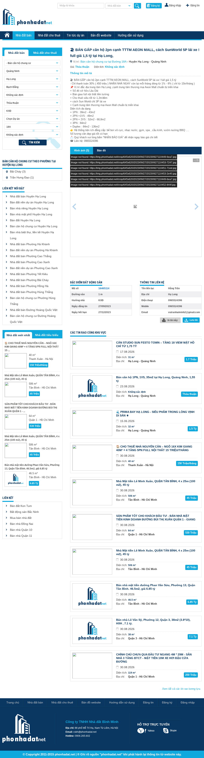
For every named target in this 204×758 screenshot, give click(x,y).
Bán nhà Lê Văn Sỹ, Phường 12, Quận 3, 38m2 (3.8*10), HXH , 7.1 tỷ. (153, 621)
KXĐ (8, 111)
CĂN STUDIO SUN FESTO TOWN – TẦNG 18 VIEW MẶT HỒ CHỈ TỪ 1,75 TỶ (155, 344)
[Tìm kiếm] (137, 6)
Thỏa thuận (12, 103)
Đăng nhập (175, 5)
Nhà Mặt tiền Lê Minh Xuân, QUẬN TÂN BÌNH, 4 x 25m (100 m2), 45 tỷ (32, 377)
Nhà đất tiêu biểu (46, 335)
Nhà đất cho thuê (49, 35)
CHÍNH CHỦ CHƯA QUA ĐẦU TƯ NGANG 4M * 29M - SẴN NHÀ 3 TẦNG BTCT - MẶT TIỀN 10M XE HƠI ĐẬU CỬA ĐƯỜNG (154, 658)
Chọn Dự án (13, 119)
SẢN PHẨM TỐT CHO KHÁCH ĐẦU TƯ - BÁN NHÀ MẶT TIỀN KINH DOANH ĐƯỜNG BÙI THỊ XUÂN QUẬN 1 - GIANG (155, 517)
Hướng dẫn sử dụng (130, 35)
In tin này (173, 320)
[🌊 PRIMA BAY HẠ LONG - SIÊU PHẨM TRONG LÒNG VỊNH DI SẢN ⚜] (92, 423)
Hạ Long (11, 79)
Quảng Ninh (13, 71)
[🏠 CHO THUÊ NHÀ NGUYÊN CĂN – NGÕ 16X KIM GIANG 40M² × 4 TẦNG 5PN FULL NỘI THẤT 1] (16, 360)
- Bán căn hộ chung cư (18, 63)
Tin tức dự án (75, 35)
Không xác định (14, 95)
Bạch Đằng (12, 87)
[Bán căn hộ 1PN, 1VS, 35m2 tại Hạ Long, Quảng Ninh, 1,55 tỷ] (92, 388)
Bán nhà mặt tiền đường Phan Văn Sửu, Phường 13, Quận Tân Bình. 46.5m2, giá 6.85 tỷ (32, 467)
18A (8, 126)
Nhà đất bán (114, 5)
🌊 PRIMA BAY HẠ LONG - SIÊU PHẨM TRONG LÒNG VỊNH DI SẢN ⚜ (155, 413)
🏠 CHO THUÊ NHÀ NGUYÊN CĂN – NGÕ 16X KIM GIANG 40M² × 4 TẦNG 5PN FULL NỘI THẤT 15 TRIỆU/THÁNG (154, 448)
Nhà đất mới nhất (18, 335)
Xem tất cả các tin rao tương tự (180, 688)
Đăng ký (155, 5)
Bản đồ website (101, 35)
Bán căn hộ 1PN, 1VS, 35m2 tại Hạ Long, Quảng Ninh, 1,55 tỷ (155, 379)
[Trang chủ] (7, 35)
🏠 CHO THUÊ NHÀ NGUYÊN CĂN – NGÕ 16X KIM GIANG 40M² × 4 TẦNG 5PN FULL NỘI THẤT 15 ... (32, 347)
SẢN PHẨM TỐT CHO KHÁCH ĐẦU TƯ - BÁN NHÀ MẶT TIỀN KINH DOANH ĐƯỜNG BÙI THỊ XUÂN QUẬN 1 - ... (31, 408)
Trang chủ (12, 702)
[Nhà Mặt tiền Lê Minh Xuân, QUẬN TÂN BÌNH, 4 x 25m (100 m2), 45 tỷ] (16, 389)
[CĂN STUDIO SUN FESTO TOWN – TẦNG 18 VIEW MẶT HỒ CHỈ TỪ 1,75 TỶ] (92, 354)
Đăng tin (195, 5)
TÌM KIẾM (34, 142)
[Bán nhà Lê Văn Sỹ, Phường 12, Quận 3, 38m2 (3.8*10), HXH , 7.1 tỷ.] (92, 631)
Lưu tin (194, 320)
